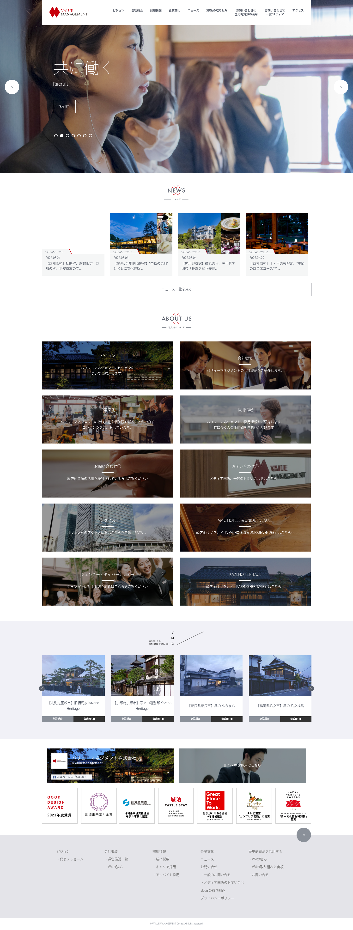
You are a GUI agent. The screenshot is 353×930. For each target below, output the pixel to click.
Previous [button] (12, 87)
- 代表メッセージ (70, 859)
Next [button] (341, 87)
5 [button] (79, 135)
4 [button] (73, 135)
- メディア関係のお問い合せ (223, 883)
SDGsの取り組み (216, 10)
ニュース (193, 10)
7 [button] (90, 135)
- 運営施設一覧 (117, 859)
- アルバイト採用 (166, 875)
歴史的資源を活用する (265, 852)
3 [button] (67, 135)
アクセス (298, 10)
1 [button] (56, 135)
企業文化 (174, 10)
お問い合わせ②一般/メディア (275, 12)
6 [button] (84, 135)
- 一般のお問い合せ (216, 875)
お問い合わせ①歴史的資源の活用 (246, 12)
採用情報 (156, 10)
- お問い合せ (259, 875)
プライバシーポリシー (217, 898)
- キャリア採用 (165, 867)
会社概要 (137, 10)
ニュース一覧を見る (177, 289)
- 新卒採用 (161, 859)
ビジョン (118, 10)
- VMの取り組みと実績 (267, 867)
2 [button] (61, 135)
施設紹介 (57, 719)
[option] (176, 86)
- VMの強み (114, 867)
